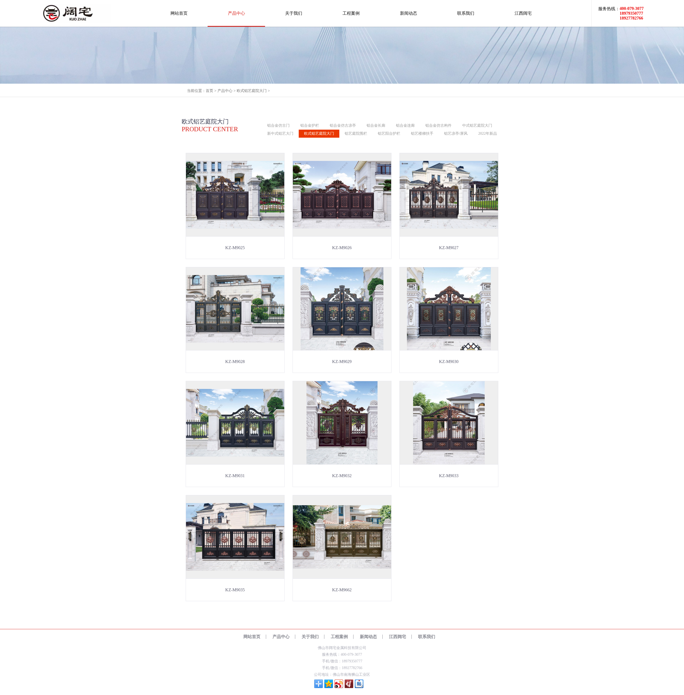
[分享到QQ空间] (328, 683)
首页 (209, 91)
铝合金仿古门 (278, 125)
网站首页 (179, 13)
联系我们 (465, 13)
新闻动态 (408, 13)
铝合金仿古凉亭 (343, 125)
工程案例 (351, 13)
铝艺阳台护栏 (389, 134)
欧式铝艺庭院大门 (252, 91)
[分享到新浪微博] (339, 683)
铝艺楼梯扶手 (422, 134)
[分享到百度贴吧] (359, 683)
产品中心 (236, 13)
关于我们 (293, 13)
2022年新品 (487, 134)
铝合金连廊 (405, 125)
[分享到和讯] (349, 683)
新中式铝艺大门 (280, 134)
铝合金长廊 (376, 125)
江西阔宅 (523, 13)
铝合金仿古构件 (438, 125)
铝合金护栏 (309, 125)
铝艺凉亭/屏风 (456, 134)
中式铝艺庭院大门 (477, 125)
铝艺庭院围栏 (356, 134)
